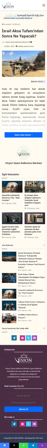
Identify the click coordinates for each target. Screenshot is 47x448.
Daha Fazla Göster (23, 135)
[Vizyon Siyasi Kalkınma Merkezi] (9, 5)
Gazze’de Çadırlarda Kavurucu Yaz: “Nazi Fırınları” (11, 197)
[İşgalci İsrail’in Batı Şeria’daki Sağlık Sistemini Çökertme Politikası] (12, 218)
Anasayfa (7, 24)
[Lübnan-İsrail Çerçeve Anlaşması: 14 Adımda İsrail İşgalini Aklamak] (9, 305)
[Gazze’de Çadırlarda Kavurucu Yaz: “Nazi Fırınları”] (12, 187)
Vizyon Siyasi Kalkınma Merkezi (16, 42)
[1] (43, 81)
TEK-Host (39, 438)
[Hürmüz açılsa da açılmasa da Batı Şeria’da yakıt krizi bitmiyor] (35, 218)
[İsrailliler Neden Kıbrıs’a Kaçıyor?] (9, 318)
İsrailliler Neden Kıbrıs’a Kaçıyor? (28, 316)
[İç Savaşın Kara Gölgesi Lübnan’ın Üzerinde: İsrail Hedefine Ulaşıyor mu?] (35, 187)
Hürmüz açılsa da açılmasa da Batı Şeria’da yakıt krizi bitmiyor (33, 230)
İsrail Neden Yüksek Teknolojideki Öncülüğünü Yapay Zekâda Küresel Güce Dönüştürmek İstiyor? (31, 279)
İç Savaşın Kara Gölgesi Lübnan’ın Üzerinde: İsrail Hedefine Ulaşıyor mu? (33, 200)
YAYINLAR (16, 24)
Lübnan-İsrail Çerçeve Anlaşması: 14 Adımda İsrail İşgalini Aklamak (31, 305)
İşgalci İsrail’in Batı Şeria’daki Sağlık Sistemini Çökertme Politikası (11, 230)
